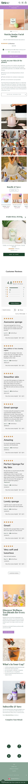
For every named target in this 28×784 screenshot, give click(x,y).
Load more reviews (14, 573)
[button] (3, 781)
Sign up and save (13, 775)
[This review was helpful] (19, 365)
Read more (18, 421)
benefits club (14, 766)
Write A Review (15, 303)
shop (14, 764)
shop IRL (14, 771)
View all (14, 190)
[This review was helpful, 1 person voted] (19, 428)
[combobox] (21, 314)
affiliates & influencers (14, 768)
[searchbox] (7, 310)
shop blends (8, 632)
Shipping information (14, 94)
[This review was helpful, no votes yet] (19, 338)
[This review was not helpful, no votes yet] (22, 338)
